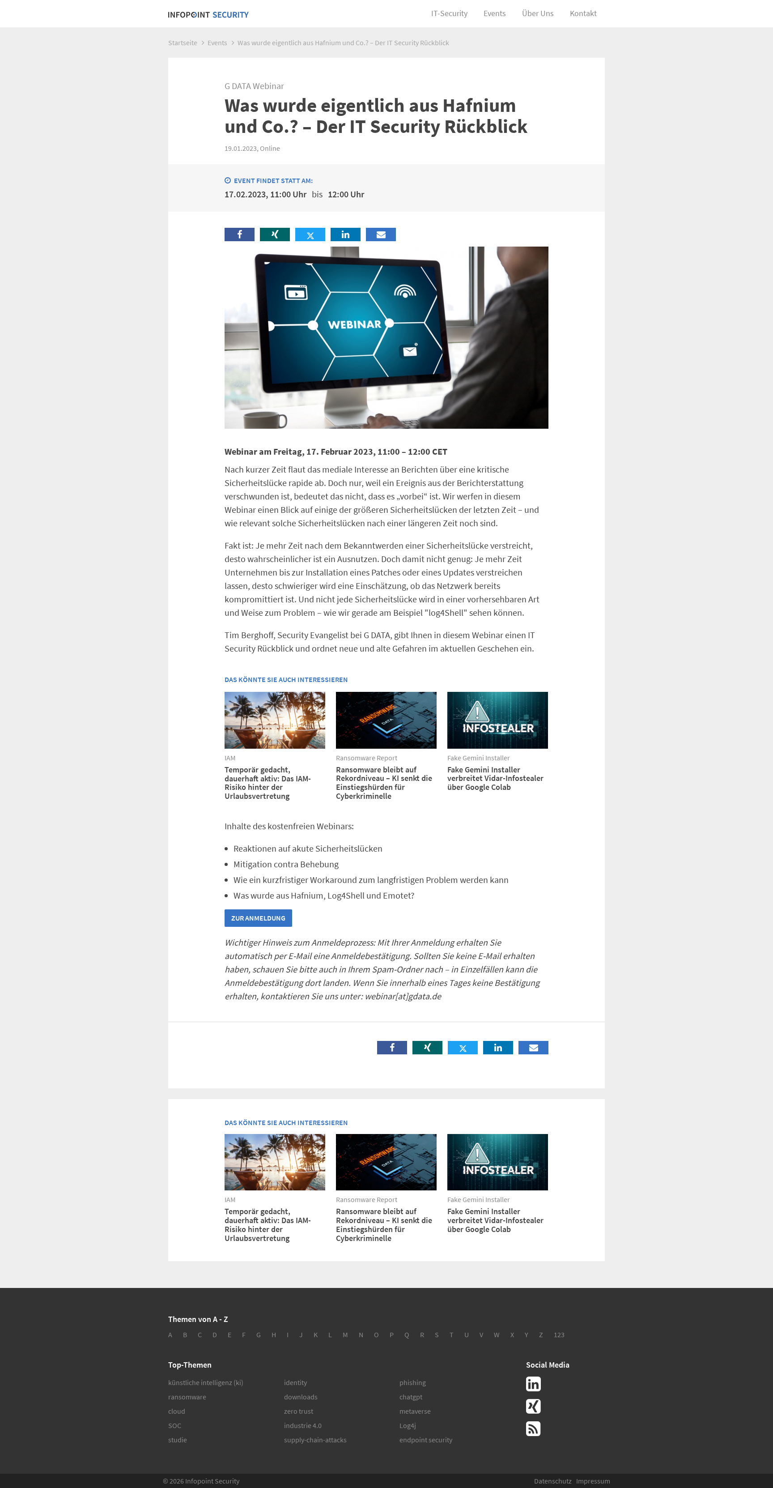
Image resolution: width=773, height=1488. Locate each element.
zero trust (298, 1411)
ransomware (187, 1396)
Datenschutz (553, 1480)
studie (177, 1439)
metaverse (415, 1411)
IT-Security (449, 13)
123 (559, 1334)
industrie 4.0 (303, 1425)
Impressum (593, 1480)
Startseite (182, 42)
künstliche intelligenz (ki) (205, 1382)
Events (495, 13)
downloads (301, 1396)
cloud (176, 1411)
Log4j (407, 1425)
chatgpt (410, 1396)
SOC (174, 1425)
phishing (412, 1382)
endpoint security (425, 1439)
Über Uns (538, 13)
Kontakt (583, 13)
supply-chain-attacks (315, 1439)
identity (295, 1382)
